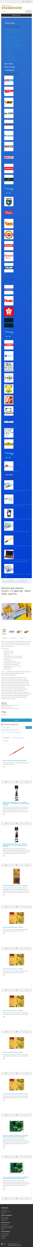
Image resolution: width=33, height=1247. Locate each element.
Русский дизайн (8, 438)
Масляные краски (11, 36)
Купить (16, 720)
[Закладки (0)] (26, 1)
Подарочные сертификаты (7, 1226)
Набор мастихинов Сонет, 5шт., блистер (15, 885)
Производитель (10, 580)
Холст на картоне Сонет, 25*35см (13, 969)
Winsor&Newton (8, 372)
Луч (5, 405)
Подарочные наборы (12, 60)
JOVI (5, 229)
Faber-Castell (7, 185)
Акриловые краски (11, 32)
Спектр (6, 449)
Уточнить (29, 727)
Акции (2, 1229)
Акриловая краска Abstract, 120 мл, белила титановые (18, 518)
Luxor (5, 251)
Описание (4, 638)
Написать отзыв (17, 732)
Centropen (6, 130)
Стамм (6, 460)
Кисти (8, 50)
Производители (4, 1224)
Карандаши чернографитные (14, 40)
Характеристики (13, 638)
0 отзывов (10, 732)
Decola (6, 152)
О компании (4, 1210)
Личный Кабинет (5, 1233)
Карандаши (7, 39)
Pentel (5, 306)
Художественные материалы (11, 471)
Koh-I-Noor (7, 240)
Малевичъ (6, 416)
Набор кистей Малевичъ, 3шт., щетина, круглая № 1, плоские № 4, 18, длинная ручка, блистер (16, 803)
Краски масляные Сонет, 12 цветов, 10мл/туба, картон (15, 582)
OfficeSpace (7, 295)
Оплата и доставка (9, 67)
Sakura (6, 317)
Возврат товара (4, 1218)
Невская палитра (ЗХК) (10, 427)
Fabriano (6, 196)
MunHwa (6, 284)
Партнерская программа (7, 1227)
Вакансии (3, 1213)
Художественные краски (10, 29)
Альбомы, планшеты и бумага (14, 49)
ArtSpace (6, 85)
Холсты (9, 55)
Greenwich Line (8, 207)
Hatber (6, 218)
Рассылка (3, 1238)
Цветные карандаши (12, 42)
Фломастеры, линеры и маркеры (12, 45)
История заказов (5, 1235)
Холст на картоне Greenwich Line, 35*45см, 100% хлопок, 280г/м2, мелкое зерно (15, 1136)
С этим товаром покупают (18, 737)
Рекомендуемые (6, 737)
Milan (5, 273)
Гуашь (8, 34)
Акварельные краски (12, 31)
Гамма (6, 383)
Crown (5, 141)
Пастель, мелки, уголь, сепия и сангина (14, 44)
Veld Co (6, 361)
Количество (3, 714)
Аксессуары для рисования (11, 47)
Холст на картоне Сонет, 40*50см (13, 1052)
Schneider (6, 328)
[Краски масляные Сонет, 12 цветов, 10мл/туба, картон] (16, 611)
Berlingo (6, 96)
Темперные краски (12, 37)
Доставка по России (5, 1211)
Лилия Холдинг (8, 394)
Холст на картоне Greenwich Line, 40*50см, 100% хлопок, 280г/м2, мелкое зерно (15, 1177)
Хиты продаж (5, 740)
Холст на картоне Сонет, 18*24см (13, 927)
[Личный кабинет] (24, 1)
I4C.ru (18, 1243)
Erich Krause (7, 174)
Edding (6, 163)
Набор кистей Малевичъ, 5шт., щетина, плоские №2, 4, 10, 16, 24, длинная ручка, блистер (15, 845)
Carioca (6, 118)
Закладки (3, 1236)
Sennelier (6, 339)
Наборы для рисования (10, 57)
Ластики (9, 52)
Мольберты (10, 54)
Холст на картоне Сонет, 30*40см (13, 1010)
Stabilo (6, 350)
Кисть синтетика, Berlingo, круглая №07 (15, 760)
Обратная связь (4, 1217)
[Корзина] (28, 1)
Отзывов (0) (22, 638)
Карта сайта (4, 1220)
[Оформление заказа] (30, 1)
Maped (6, 262)
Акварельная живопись (13, 59)
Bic (5, 107)
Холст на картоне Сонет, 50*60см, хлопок (15, 1094)
